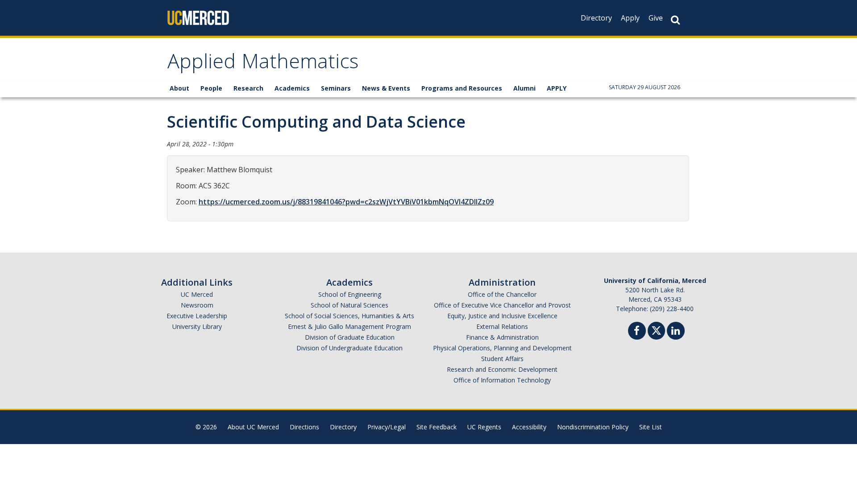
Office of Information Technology (502, 380)
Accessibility (529, 427)
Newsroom (197, 305)
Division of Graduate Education (350, 337)
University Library (197, 326)
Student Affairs (502, 358)
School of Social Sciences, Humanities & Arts (349, 316)
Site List (650, 427)
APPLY (556, 88)
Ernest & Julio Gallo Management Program (349, 326)
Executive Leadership (196, 316)
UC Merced (197, 294)
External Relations (502, 326)
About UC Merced (253, 427)
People (211, 88)
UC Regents (484, 427)
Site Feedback (436, 427)
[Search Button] (675, 20)
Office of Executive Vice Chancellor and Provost (502, 305)
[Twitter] (656, 330)
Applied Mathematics (262, 64)
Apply (630, 18)
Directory (596, 18)
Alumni (524, 88)
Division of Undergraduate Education (349, 348)
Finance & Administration (502, 337)
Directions (304, 427)
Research (248, 88)
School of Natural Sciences (349, 305)
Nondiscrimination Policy (592, 427)
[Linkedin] (676, 332)
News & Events (386, 88)
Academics (292, 88)
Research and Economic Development (502, 369)
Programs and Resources (461, 88)
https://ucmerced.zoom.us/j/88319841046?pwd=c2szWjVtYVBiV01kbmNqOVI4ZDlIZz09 (346, 202)
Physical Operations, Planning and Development (502, 348)
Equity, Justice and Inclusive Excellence (502, 316)
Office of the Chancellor (502, 294)
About (179, 88)
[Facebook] (637, 332)
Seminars (336, 88)
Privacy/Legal (386, 427)
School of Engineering (349, 294)
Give (656, 18)
